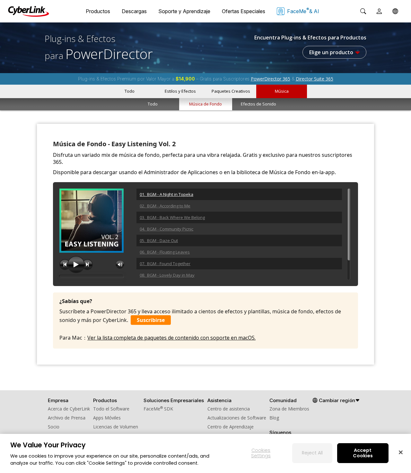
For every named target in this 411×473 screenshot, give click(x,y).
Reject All (312, 453)
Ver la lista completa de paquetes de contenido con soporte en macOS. (171, 337)
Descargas (134, 11)
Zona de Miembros (289, 409)
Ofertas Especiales (243, 11)
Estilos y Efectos (180, 91)
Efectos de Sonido (258, 104)
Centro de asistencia (228, 409)
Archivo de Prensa (66, 418)
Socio (53, 427)
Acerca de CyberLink (69, 409)
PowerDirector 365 (270, 79)
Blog (274, 418)
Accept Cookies (363, 453)
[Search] (363, 11)
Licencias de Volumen (115, 427)
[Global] (395, 11)
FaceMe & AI (303, 10)
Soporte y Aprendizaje (184, 11)
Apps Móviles (107, 418)
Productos (98, 11)
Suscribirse (151, 320)
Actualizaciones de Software (236, 418)
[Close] (401, 452)
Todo (130, 91)
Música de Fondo (205, 104)
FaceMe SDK (158, 409)
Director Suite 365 (314, 79)
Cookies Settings (261, 453)
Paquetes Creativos (231, 91)
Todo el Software (111, 409)
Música (282, 91)
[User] (379, 11)
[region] (205, 453)
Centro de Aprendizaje (230, 427)
